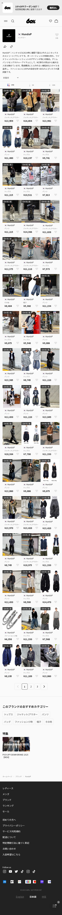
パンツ (45, 714)
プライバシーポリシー (14, 825)
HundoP (28, 776)
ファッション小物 (24, 721)
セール (6, 811)
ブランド (18, 776)
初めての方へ (9, 819)
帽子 (39, 721)
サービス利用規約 (11, 831)
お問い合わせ (9, 848)
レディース (8, 788)
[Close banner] (2, 2)
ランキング (8, 805)
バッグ (7, 721)
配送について (9, 837)
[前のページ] (17, 686)
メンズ (6, 794)
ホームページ (7, 776)
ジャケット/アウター (27, 714)
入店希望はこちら (11, 854)
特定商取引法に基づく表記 (16, 842)
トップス (8, 714)
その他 (48, 721)
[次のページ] (44, 686)
